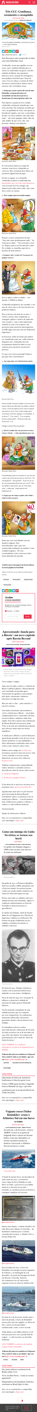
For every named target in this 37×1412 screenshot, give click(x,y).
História (18, 842)
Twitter (24, 55)
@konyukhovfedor (10, 1171)
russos (6, 579)
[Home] (3, 2)
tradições (16, 579)
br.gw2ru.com (7, 761)
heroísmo (7, 1068)
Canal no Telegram (11, 774)
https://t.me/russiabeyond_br (16, 1059)
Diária (17, 611)
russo (5, 1360)
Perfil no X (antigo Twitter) (15, 778)
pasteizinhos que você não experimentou (17, 183)
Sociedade (7, 585)
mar (22, 1360)
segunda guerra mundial (22, 1063)
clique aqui (19, 821)
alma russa (28, 579)
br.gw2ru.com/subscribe (22, 787)
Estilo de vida (18, 18)
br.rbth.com (26, 750)
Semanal (9, 611)
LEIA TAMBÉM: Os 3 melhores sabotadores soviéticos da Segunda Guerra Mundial (18, 1047)
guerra (6, 1063)
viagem (14, 1360)
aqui (11, 1408)
